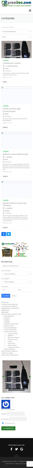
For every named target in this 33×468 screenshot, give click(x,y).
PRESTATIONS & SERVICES (9, 351)
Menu (29, 10)
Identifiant (4, 414)
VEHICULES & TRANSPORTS (9, 355)
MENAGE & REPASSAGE (11, 324)
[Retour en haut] (16, 457)
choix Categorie (5, 278)
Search (7, 296)
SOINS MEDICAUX (9, 349)
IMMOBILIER (5, 310)
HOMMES (7, 322)
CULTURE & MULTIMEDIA (9, 306)
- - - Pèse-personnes (11, 339)
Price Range (4, 286)
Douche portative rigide (12, 109)
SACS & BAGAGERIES (10, 328)
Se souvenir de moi (9, 423)
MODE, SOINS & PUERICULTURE (11, 314)
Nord (6, 159)
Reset (14, 296)
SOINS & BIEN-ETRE (10, 330)
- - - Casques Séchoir (11, 333)
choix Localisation (6, 270)
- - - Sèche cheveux (11, 345)
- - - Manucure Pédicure (12, 337)
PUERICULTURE (9, 326)
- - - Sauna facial (10, 343)
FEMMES (6, 320)
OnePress (22, 461)
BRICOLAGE (5, 302)
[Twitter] (16, 449)
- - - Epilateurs (8, 157)
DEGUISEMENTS (9, 316)
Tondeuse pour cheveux (12, 63)
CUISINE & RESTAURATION (9, 304)
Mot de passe (5, 419)
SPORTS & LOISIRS (7, 353)
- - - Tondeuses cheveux (11, 66)
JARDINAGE (4, 312)
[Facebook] (11, 449)
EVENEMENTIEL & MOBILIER (10, 308)
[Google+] (21, 449)
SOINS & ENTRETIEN (10, 111)
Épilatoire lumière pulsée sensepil (15, 154)
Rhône (6, 68)
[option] (16, 376)
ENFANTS (7, 318)
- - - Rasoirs (8, 341)
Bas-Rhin (7, 210)
